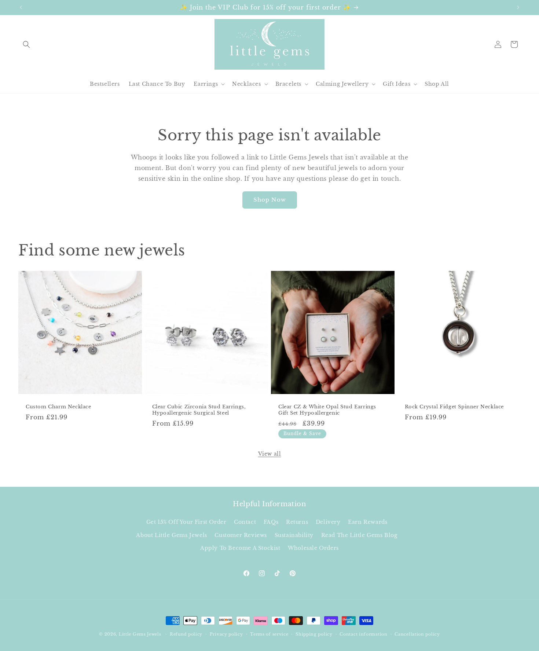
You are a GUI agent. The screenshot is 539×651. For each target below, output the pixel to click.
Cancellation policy (417, 634)
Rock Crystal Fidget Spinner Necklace (454, 407)
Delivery (328, 522)
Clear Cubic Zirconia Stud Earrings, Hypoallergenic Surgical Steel (199, 410)
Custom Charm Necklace (58, 407)
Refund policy (186, 634)
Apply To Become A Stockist (240, 548)
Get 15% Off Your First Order (186, 522)
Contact (245, 522)
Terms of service (269, 634)
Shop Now (269, 199)
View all (269, 453)
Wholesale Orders (313, 548)
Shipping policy (314, 634)
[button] (26, 44)
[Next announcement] (518, 7)
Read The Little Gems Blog (359, 535)
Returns (297, 522)
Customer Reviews (240, 535)
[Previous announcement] (21, 7)
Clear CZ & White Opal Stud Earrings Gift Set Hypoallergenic (327, 410)
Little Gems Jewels (140, 634)
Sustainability (294, 535)
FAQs (271, 522)
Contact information (363, 634)
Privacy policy (226, 634)
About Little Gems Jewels (171, 535)
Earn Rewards (367, 522)
